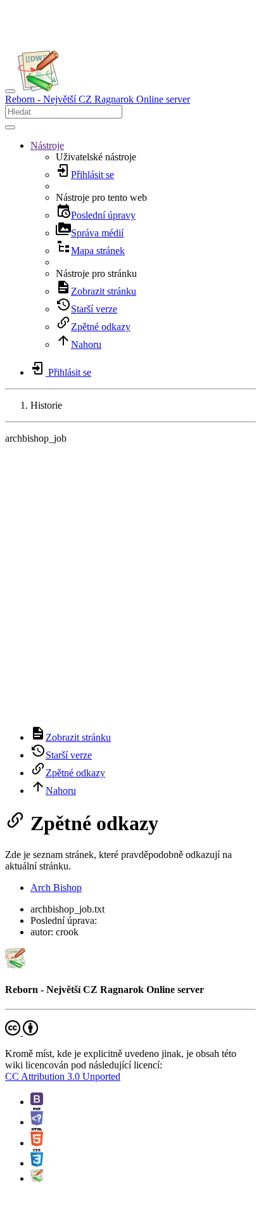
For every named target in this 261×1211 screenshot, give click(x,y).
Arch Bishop (56, 887)
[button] (47, 145)
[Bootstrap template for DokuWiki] (36, 1101)
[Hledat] (10, 127)
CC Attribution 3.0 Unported (62, 1076)
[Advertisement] (130, 584)
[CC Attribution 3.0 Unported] (21, 1032)
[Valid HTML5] (36, 1142)
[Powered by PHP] (36, 1122)
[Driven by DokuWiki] (36, 1178)
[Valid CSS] (36, 1163)
